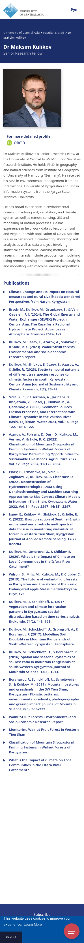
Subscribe (42, 914)
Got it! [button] (11, 937)
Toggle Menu (72, 931)
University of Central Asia (21, 33)
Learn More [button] (33, 924)
